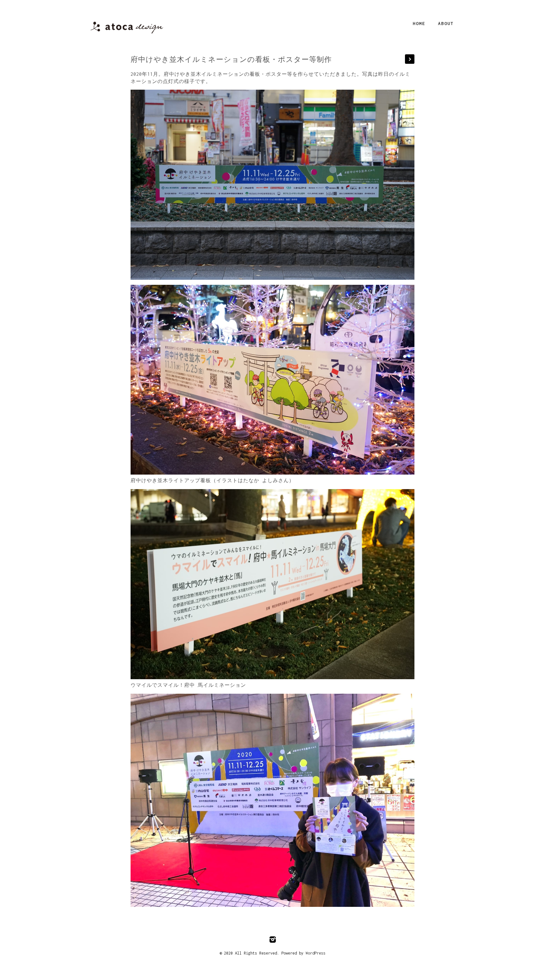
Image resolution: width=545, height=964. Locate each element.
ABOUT (446, 23)
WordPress (315, 953)
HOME (419, 23)
